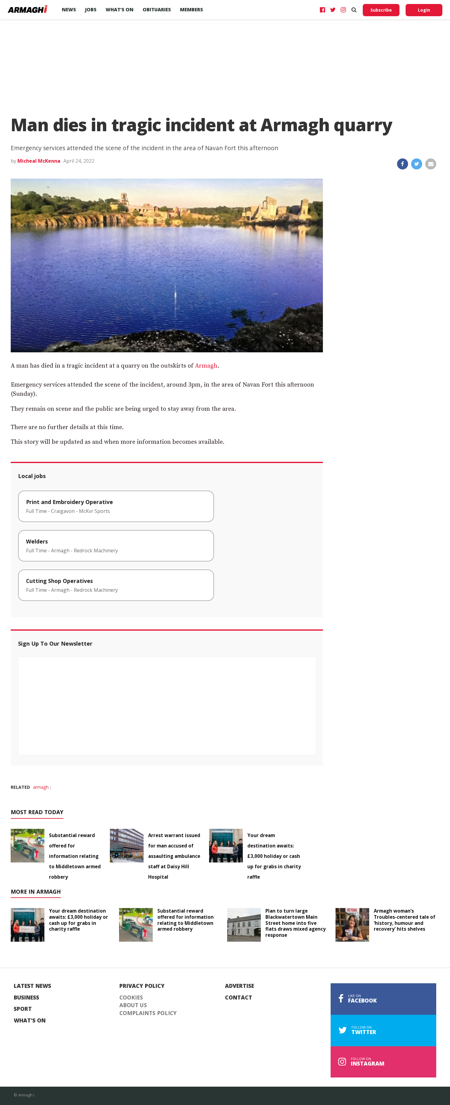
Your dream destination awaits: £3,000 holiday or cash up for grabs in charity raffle (274, 856)
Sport (23, 1009)
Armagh (206, 366)
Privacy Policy (142, 986)
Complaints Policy (148, 1013)
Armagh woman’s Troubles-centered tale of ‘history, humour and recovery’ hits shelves (404, 920)
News (69, 9)
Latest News (32, 986)
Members (191, 9)
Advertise (239, 986)
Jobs (90, 9)
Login (424, 10)
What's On (30, 1020)
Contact (238, 997)
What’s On (119, 9)
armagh (41, 787)
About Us (133, 1005)
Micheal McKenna (38, 161)
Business (26, 997)
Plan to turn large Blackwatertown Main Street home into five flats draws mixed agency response (295, 923)
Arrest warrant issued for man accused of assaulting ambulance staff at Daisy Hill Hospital (174, 856)
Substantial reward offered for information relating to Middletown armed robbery (75, 856)
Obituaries (157, 9)
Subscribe (381, 10)
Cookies (131, 997)
